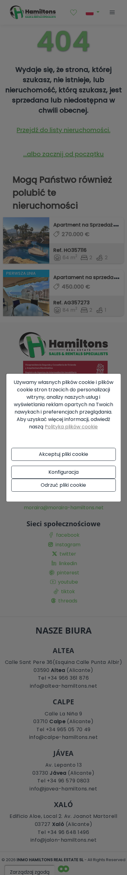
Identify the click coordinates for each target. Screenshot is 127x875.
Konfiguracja (63, 472)
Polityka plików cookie (71, 426)
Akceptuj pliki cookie (63, 454)
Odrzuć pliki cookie (63, 485)
